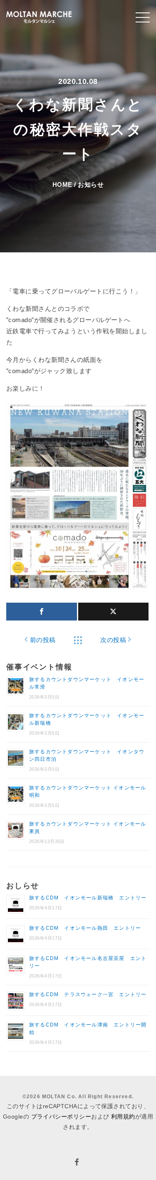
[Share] (41, 612)
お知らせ (91, 184)
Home (62, 184)
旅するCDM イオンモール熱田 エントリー (85, 928)
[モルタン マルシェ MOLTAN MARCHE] (39, 16)
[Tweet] (113, 612)
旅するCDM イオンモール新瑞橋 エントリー (87, 898)
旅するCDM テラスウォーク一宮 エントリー (87, 994)
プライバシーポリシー (61, 1116)
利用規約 (123, 1116)
